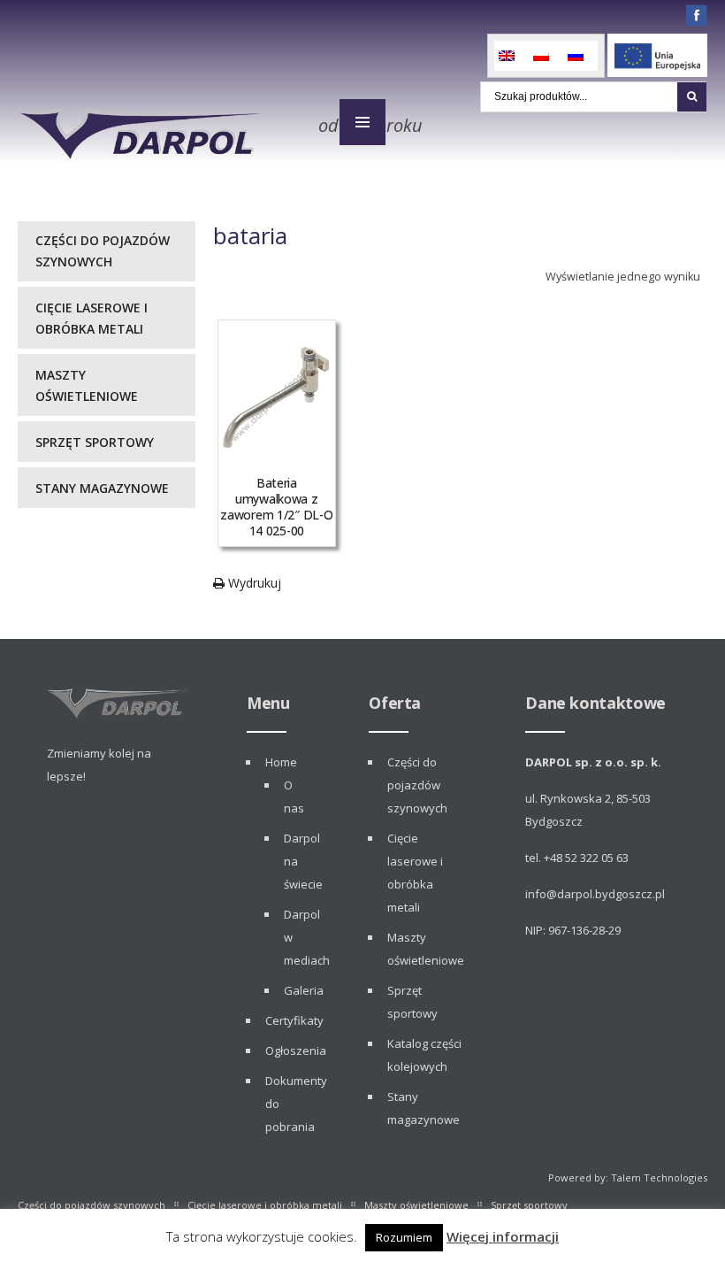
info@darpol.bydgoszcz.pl (595, 894)
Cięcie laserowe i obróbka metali (91, 318)
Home (281, 762)
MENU (362, 122)
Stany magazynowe (102, 488)
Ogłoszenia (295, 1050)
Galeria (304, 990)
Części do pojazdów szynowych (102, 251)
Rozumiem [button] (404, 1237)
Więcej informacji (502, 1236)
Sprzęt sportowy (94, 442)
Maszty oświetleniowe (86, 385)
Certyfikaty (294, 1020)
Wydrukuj (253, 582)
